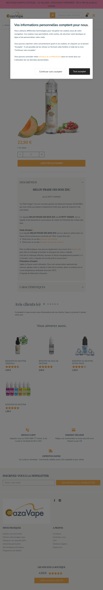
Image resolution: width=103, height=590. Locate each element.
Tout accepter (79, 71)
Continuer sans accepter (50, 71)
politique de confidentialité (50, 56)
